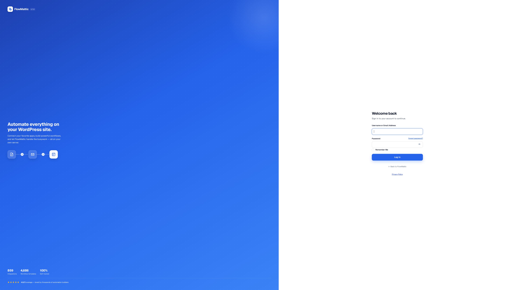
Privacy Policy (397, 174)
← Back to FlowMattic (397, 166)
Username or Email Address (384, 125)
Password (397, 138)
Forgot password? (415, 138)
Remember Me (381, 149)
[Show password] (419, 144)
